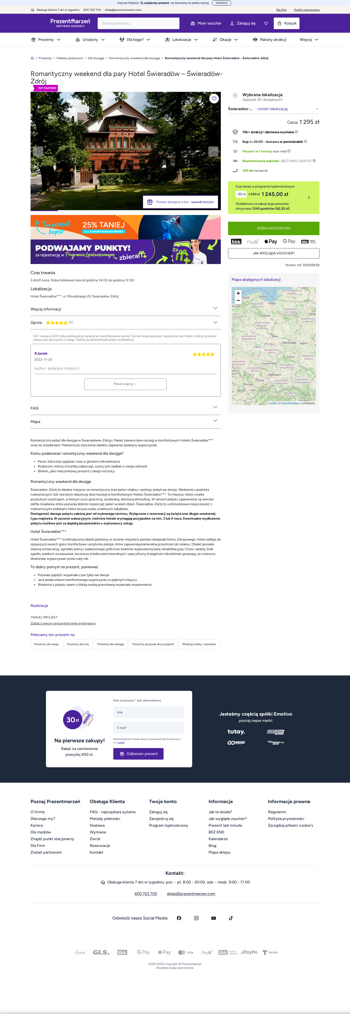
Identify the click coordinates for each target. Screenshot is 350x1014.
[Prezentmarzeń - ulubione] (266, 23)
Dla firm (281, 10)
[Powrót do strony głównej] (32, 58)
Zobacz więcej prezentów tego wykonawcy (63, 623)
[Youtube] (213, 918)
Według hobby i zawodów (199, 644)
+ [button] (238, 293)
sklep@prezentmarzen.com (123, 10)
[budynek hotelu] (126, 151)
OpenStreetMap (290, 403)
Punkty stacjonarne (307, 10)
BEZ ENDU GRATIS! (297, 161)
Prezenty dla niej (78, 644)
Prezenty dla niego (46, 644)
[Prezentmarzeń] (70, 23)
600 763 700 (146, 893)
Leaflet (273, 403)
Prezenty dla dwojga (110, 644)
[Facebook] (179, 918)
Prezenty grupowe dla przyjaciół (153, 644)
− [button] (238, 300)
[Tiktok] (231, 918)
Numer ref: (294, 265)
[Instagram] (196, 918)
